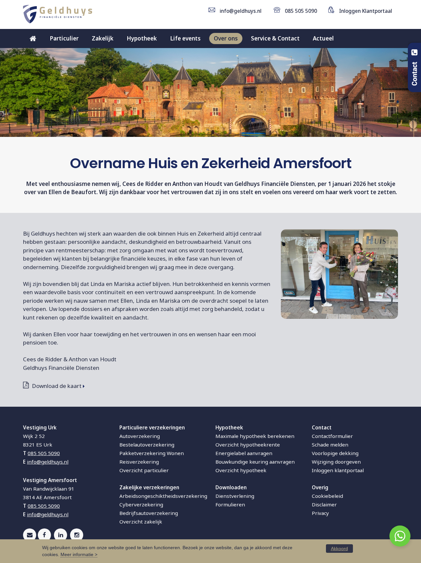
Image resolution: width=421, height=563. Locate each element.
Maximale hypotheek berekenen (254, 436)
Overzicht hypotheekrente (247, 444)
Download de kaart (57, 386)
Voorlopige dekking (335, 453)
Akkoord (339, 548)
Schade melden (330, 444)
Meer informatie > (79, 554)
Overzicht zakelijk (140, 521)
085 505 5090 (301, 11)
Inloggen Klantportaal (365, 11)
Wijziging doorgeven (336, 461)
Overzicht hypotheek (240, 470)
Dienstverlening (234, 496)
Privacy (320, 513)
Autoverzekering (139, 436)
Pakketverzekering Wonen (151, 453)
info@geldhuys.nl (240, 11)
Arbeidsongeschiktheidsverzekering (163, 496)
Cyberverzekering (141, 504)
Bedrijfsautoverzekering (148, 513)
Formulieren (230, 504)
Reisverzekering (139, 461)
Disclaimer (324, 504)
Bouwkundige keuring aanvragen (255, 461)
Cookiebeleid (327, 496)
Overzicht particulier (144, 470)
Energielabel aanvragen (243, 453)
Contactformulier (332, 436)
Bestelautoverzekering (146, 444)
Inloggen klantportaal (338, 470)
